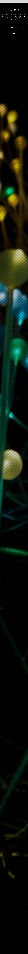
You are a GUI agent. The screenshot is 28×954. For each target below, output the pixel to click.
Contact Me (14, 27)
